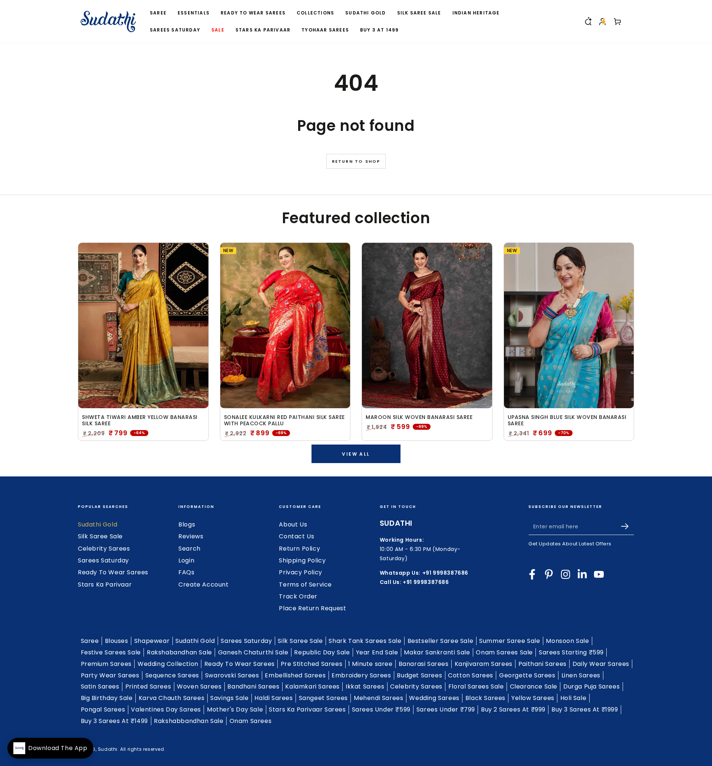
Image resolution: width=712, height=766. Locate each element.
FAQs (186, 572)
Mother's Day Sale (235, 709)
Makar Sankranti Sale (437, 652)
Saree (90, 641)
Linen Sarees (580, 675)
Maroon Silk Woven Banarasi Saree (419, 417)
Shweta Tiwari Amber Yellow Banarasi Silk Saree (140, 420)
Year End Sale (377, 652)
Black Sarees (485, 698)
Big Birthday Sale (107, 698)
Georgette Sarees (527, 675)
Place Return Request (312, 608)
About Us (293, 524)
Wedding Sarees (434, 698)
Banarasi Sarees (424, 664)
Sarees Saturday (103, 560)
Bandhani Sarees (253, 686)
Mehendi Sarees (378, 698)
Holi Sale (573, 698)
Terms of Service (305, 584)
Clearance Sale (533, 686)
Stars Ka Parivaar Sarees (307, 709)
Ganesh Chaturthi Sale (253, 652)
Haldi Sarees (273, 698)
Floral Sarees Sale (476, 686)
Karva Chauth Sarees (171, 698)
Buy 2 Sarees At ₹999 (513, 709)
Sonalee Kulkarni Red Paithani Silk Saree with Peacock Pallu (284, 420)
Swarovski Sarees (232, 675)
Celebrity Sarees (104, 548)
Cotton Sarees (470, 675)
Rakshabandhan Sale (179, 652)
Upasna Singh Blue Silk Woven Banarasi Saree (567, 420)
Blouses (116, 641)
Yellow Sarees (532, 698)
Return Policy (299, 548)
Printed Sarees (148, 686)
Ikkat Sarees (365, 686)
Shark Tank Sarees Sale (365, 641)
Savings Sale (229, 698)
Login (186, 560)
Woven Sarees (199, 686)
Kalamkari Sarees (312, 686)
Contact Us (296, 536)
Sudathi (108, 749)
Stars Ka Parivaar (105, 584)
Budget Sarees (419, 675)
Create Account (203, 584)
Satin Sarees (100, 686)
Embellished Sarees (295, 675)
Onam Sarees (251, 721)
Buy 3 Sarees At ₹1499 (114, 721)
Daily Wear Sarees (601, 664)
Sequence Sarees (172, 675)
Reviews (190, 536)
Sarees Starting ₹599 (571, 652)
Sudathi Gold (97, 524)
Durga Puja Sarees (591, 686)
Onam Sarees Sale (504, 652)
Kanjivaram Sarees (483, 664)
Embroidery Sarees (361, 675)
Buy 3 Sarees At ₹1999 (584, 709)
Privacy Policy (300, 572)
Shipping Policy (302, 560)
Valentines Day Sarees (166, 709)
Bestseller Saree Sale (441, 641)
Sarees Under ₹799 (445, 709)
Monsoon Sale (567, 641)
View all (356, 454)
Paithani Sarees (542, 664)
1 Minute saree (370, 664)
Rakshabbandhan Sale (188, 721)
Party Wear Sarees (110, 675)
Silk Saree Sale (100, 536)
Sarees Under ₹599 (381, 709)
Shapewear (151, 641)
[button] (587, 21)
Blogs (186, 524)
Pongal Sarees (103, 709)
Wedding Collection (168, 664)
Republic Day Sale (322, 652)
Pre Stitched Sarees (311, 664)
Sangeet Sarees (323, 698)
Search (189, 548)
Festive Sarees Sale (111, 652)
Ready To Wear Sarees (113, 572)
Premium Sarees (106, 664)
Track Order (298, 596)
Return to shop (356, 161)
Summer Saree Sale (509, 641)
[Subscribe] (627, 526)
